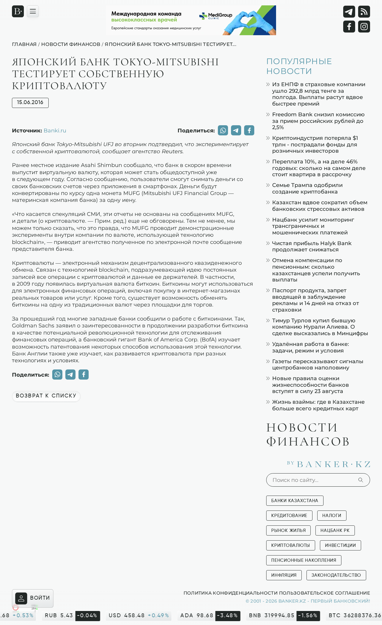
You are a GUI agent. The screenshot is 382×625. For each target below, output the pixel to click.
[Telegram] (349, 12)
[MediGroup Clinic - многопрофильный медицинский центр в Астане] (191, 20)
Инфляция (284, 575)
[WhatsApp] (223, 130)
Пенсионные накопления (303, 560)
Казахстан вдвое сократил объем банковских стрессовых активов (319, 205)
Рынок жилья (288, 530)
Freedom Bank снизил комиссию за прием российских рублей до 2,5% (318, 120)
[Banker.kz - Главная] (18, 11)
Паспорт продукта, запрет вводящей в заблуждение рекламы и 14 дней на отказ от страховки (315, 300)
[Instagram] (364, 27)
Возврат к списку (46, 396)
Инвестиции (340, 545)
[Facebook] (349, 27)
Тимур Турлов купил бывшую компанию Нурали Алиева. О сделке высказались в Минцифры (320, 326)
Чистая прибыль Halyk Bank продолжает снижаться (312, 246)
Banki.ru (55, 130)
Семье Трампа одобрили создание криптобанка (307, 188)
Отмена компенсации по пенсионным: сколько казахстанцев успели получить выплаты (316, 270)
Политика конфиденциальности (231, 592)
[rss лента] (364, 12)
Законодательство (336, 575)
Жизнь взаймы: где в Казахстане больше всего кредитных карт (318, 405)
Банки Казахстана (294, 501)
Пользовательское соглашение (324, 592)
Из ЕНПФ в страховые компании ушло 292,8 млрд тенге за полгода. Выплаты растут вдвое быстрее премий (318, 94)
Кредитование (289, 515)
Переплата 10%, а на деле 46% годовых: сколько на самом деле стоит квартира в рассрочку (319, 167)
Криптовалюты (290, 545)
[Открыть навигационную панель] (33, 11)
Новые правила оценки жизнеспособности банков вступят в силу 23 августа (310, 384)
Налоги (331, 515)
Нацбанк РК (335, 530)
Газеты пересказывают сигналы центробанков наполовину (317, 364)
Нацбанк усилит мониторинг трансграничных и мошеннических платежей (313, 226)
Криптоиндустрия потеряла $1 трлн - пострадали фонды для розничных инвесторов (315, 144)
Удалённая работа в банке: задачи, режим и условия (310, 347)
